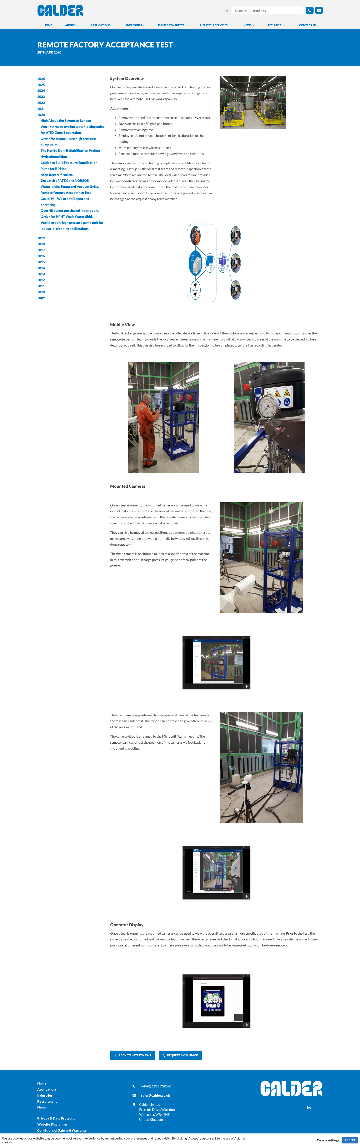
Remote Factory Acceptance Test (66, 192)
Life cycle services (214, 25)
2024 (41, 90)
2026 (41, 79)
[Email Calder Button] (319, 10)
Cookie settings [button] (328, 1140)
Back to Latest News (135, 1055)
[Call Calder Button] (310, 10)
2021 (41, 109)
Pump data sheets (171, 25)
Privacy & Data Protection (57, 1118)
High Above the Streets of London (66, 120)
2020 (41, 115)
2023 (41, 96)
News (247, 25)
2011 (41, 286)
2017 (41, 250)
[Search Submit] (300, 10)
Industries (134, 25)
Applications (100, 25)
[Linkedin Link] (226, 10)
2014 (41, 268)
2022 (41, 103)
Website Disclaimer (52, 1124)
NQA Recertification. (57, 175)
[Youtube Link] (220, 10)
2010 (41, 292)
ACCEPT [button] (350, 1140)
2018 (41, 244)
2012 (41, 280)
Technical (275, 25)
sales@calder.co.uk (155, 1095)
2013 (41, 274)
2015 (41, 262)
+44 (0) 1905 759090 (156, 1086)
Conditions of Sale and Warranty (62, 1130)
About (70, 25)
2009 (41, 298)
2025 (41, 85)
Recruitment (47, 1101)
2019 (41, 238)
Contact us (307, 25)
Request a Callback (182, 1055)
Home (48, 25)
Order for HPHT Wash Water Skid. (67, 216)
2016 (41, 256)
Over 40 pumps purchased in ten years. (70, 210)
